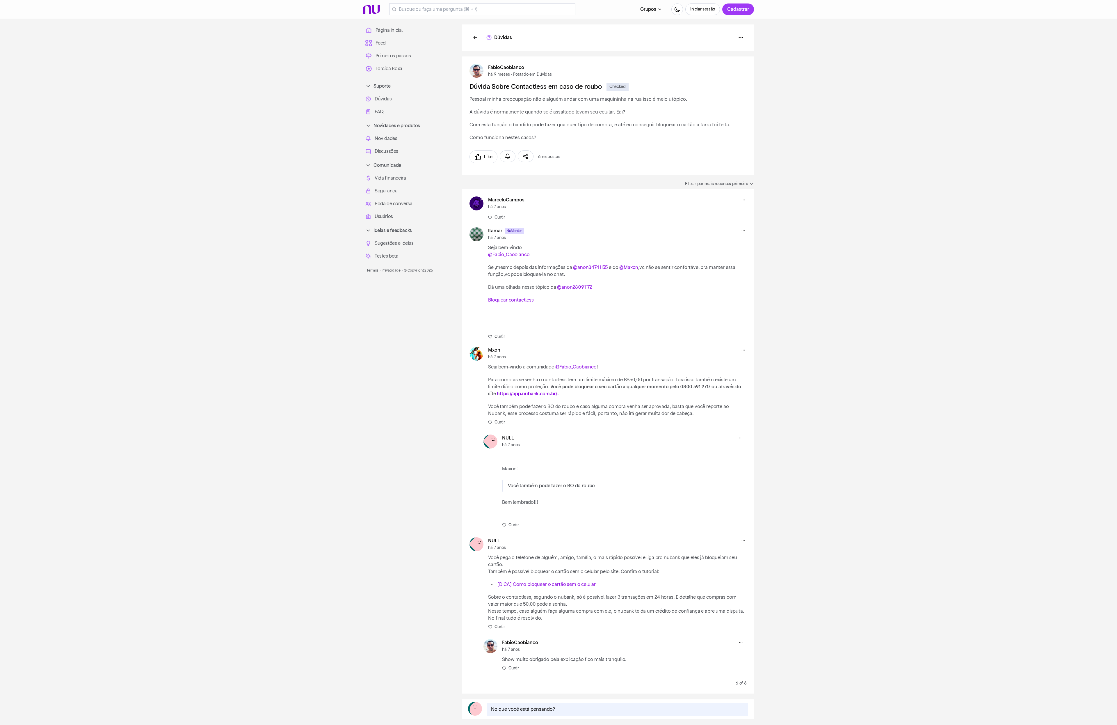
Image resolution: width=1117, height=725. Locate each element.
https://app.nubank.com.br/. (528, 393)
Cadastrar (738, 9)
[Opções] (741, 37)
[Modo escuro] (677, 9)
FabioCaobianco (506, 67)
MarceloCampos (506, 200)
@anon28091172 (574, 287)
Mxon (494, 350)
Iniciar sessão (702, 9)
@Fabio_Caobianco (508, 254)
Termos (372, 270)
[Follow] (507, 156)
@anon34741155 (590, 267)
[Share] (525, 156)
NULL (508, 438)
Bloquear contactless (511, 300)
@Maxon (628, 267)
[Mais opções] (743, 199)
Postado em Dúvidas (532, 74)
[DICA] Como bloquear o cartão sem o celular (546, 584)
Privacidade (391, 270)
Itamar (495, 230)
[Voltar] (475, 37)
